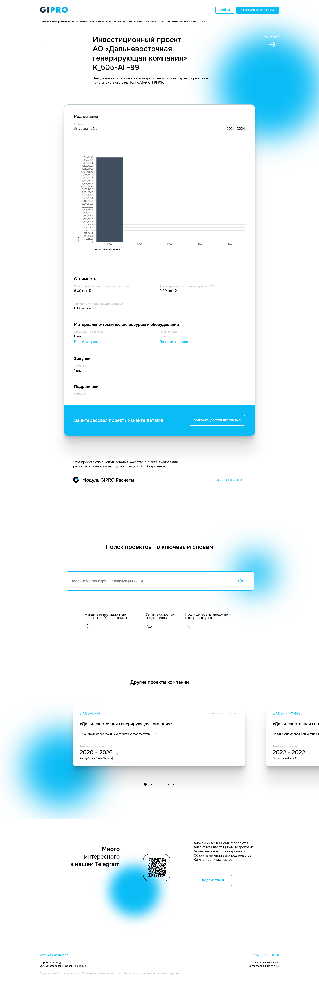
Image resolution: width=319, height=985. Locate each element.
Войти (225, 10)
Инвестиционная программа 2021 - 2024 (146, 21)
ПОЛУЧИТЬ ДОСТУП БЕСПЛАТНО (217, 420)
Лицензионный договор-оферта (59, 973)
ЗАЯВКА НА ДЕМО (229, 480)
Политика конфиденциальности (101, 973)
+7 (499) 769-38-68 (265, 955)
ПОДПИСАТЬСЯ (213, 880)
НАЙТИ (240, 581)
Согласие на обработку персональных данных (151, 973)
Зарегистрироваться (258, 10)
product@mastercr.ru (54, 955)
